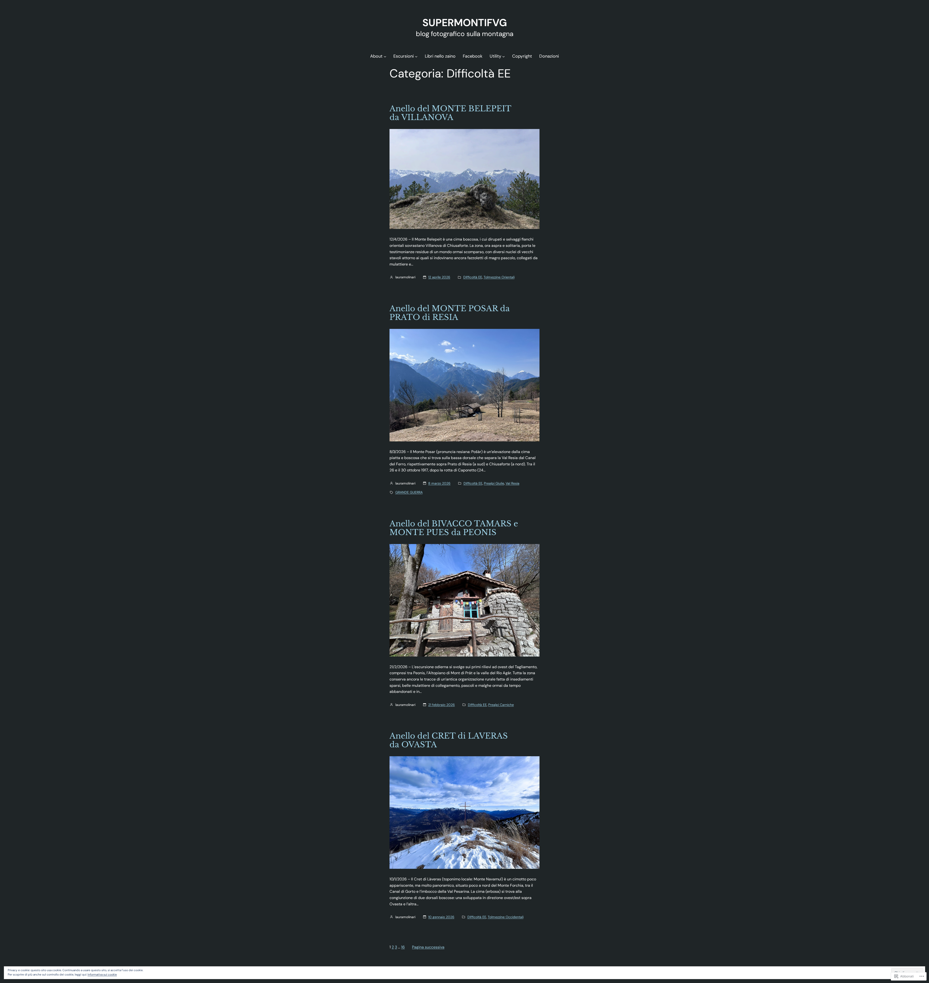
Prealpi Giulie (494, 483)
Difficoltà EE (472, 277)
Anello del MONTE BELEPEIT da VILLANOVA (450, 113)
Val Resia (512, 483)
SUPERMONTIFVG (464, 22)
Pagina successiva (428, 947)
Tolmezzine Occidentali (506, 917)
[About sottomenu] (385, 56)
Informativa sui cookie (102, 974)
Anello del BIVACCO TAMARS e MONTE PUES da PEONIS (454, 528)
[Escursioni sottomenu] (416, 56)
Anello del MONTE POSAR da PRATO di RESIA (450, 313)
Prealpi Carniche (501, 705)
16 (403, 947)
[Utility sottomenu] (503, 56)
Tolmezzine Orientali (499, 277)
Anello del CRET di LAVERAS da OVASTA (449, 740)
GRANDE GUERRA (409, 492)
